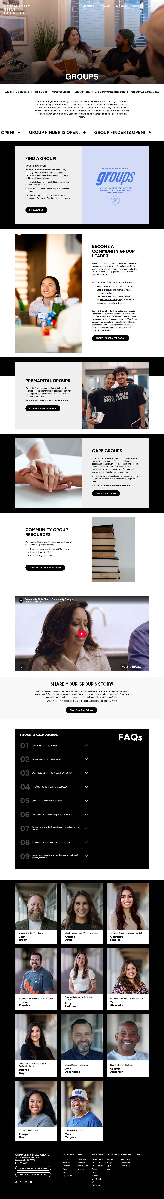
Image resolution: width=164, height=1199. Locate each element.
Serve (109, 1169)
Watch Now (125, 1159)
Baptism (110, 1159)
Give (151, 5)
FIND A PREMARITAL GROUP (43, 408)
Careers (80, 1169)
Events (94, 1169)
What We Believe (83, 1166)
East (64, 1172)
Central (65, 1159)
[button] (55, 745)
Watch (106, 5)
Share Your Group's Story (81, 710)
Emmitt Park (96, 1179)
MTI (93, 1182)
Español (95, 1175)
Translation (125, 1166)
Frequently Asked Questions (144, 91)
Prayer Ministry (97, 1166)
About (8, 91)
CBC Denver (67, 1175)
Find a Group (121, 5)
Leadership (81, 1162)
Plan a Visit (138, 5)
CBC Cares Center (99, 1162)
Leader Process (82, 91)
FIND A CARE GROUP (106, 493)
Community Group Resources (110, 91)
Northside (66, 1166)
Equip (109, 1166)
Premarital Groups (60, 91)
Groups (109, 1162)
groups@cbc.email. (100, 274)
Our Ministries (97, 1159)
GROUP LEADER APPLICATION (110, 338)
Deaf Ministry (97, 1185)
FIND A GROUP (36, 210)
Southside (66, 1162)
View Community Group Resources (45, 567)
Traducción (125, 1162)
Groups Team (23, 91)
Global (94, 1172)
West (65, 1169)
